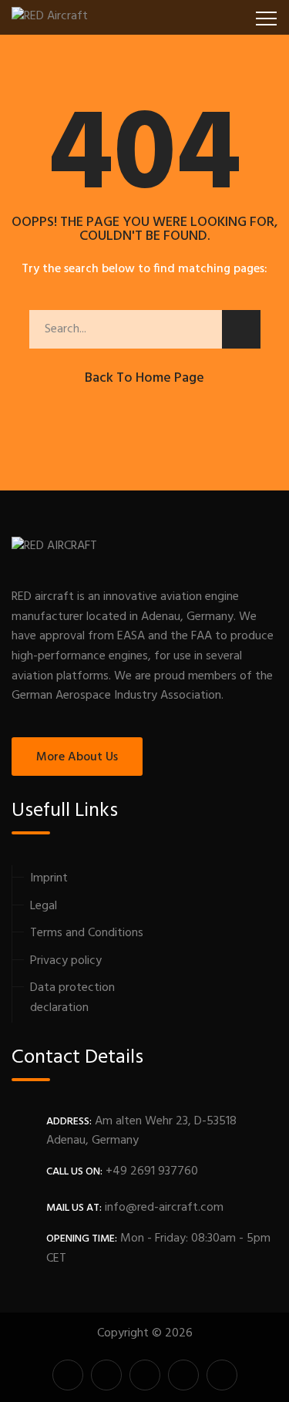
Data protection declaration (72, 998)
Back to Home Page (144, 378)
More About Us (77, 757)
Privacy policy (66, 961)
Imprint (49, 878)
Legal (43, 906)
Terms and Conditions (86, 933)
